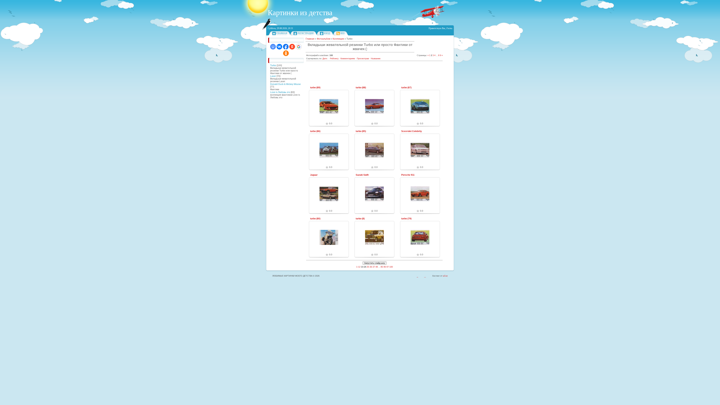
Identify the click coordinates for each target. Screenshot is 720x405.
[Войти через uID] (273, 47)
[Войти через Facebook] (286, 47)
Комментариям (347, 58)
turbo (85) (361, 131)
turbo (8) (360, 218)
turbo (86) (315, 131)
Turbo (273, 65)
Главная (281, 33)
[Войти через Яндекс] (292, 47)
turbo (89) (315, 87)
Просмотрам (363, 58)
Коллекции (338, 39)
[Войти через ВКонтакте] (279, 47)
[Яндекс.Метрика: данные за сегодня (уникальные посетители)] (424, 276)
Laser (273, 76)
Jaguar (314, 175)
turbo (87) (406, 87)
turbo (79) (406, 218)
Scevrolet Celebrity (411, 131)
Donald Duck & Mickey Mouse (285, 84)
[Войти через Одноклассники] (286, 53)
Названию (375, 58)
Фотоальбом (323, 39)
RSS (342, 33)
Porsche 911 (408, 175)
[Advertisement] (279, 157)
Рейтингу (334, 58)
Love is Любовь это (280, 92)
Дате (324, 58)
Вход (327, 33)
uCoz (445, 276)
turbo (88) (361, 87)
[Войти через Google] (299, 47)
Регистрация (306, 33)
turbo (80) (315, 218)
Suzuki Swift (362, 175)
